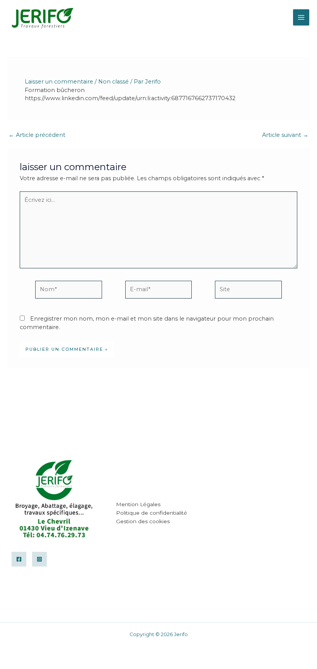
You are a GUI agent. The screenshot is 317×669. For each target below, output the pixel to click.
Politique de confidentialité (151, 513)
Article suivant (285, 135)
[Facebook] (19, 559)
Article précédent (37, 135)
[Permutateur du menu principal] (301, 17)
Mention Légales (138, 504)
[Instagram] (39, 559)
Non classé (113, 81)
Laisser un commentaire (59, 81)
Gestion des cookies (143, 521)
